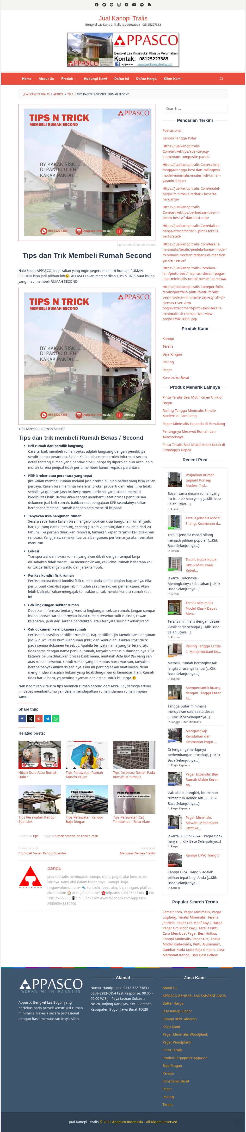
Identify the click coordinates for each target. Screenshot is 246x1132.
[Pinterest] (111, 5)
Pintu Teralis (173, 1050)
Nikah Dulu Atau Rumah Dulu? (37, 774)
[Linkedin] (126, 5)
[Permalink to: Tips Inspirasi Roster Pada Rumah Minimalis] (134, 755)
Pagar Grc (201, 939)
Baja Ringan (172, 354)
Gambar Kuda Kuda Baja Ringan (189, 949)
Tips (35, 836)
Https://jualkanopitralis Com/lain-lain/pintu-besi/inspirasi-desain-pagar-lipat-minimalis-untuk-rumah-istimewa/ (194, 273)
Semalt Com (172, 912)
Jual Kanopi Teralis (84, 1121)
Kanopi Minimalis (177, 939)
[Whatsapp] (55, 718)
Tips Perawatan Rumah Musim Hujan (84, 774)
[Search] (221, 79)
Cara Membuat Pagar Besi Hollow (189, 933)
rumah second (65, 836)
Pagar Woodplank (177, 1042)
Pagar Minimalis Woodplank (185, 1034)
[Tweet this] (30, 718)
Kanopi (168, 338)
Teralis (168, 346)
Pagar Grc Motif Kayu (194, 922)
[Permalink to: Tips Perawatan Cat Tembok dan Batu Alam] (134, 799)
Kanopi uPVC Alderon (180, 1019)
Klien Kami (171, 1026)
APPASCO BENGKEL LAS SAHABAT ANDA (194, 995)
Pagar (167, 370)
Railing (168, 362)
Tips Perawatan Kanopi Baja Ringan (84, 819)
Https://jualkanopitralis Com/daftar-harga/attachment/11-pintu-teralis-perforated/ (191, 231)
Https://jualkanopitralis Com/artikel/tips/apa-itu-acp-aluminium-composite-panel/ (186, 151)
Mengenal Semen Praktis (137, 850)
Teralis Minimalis (192, 917)
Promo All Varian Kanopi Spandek (42, 850)
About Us (170, 987)
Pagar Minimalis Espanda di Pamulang (194, 423)
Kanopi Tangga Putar (180, 138)
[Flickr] (142, 5)
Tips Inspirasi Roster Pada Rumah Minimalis (134, 774)
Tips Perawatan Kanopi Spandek (36, 819)
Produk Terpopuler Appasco (185, 1058)
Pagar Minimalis (197, 912)
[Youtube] (134, 5)
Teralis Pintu (209, 928)
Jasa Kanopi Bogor (177, 1011)
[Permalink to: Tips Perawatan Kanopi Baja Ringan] (87, 799)
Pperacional (172, 130)
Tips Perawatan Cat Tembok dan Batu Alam (131, 819)
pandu (54, 868)
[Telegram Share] (47, 718)
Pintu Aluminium (206, 944)
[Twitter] (104, 5)
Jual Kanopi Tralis (123, 18)
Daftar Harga (173, 1003)
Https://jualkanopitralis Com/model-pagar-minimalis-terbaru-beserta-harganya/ (191, 193)
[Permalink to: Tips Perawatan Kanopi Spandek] (39, 799)
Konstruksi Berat (176, 377)
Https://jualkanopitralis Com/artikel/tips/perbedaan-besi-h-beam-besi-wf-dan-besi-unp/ (191, 212)
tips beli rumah (87, 836)
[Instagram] (119, 5)
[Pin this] (39, 718)
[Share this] (22, 718)
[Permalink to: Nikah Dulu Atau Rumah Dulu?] (39, 755)
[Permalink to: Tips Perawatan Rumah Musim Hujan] (87, 755)
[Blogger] (149, 5)
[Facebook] (96, 5)
